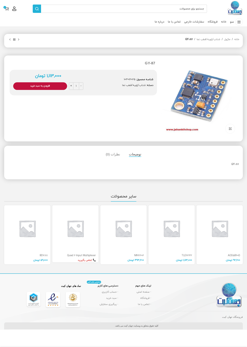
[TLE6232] (171, 228)
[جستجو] (37, 9)
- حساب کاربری (110, 292)
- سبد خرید (112, 298)
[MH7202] (123, 228)
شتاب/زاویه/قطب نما (208, 39)
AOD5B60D (234, 255)
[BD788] (27, 228)
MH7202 (139, 255)
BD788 (44, 255)
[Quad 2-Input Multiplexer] (75, 228)
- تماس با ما (144, 304)
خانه (236, 39)
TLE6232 (187, 255)
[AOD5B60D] (220, 228)
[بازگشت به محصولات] (14, 40)
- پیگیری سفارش (109, 304)
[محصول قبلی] (18, 40)
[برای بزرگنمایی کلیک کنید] (230, 128)
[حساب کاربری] (14, 8)
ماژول (227, 39)
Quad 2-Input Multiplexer (81, 255)
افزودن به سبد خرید (40, 86)
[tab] (135, 154)
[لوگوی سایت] (235, 8)
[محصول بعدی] (10, 40)
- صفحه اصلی (144, 292)
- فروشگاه (145, 298)
